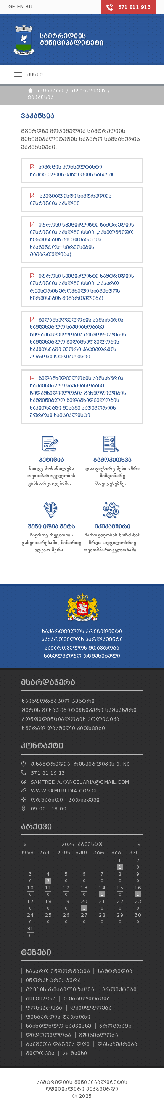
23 (138, 905)
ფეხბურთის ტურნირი (58, 1017)
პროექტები (119, 989)
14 (102, 891)
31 (30, 932)
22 (120, 905)
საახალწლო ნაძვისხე (59, 1026)
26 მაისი (75, 1053)
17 (30, 905)
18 (48, 905)
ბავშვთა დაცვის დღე (58, 1044)
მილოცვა (40, 1053)
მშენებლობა (98, 1035)
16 (138, 891)
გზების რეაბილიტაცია (60, 989)
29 (120, 918)
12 (66, 891)
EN (20, 6)
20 (84, 905)
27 (84, 918)
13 (84, 891)
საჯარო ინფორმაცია (58, 971)
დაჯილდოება (91, 1008)
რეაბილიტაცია (87, 998)
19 (66, 905)
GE (12, 6)
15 (120, 891)
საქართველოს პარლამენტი (82, 639)
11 (48, 891)
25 (48, 918)
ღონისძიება (44, 1008)
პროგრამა (115, 1026)
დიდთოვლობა (48, 1035)
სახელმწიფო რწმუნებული (82, 656)
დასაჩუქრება (118, 1044)
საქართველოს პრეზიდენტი (82, 631)
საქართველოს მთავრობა (82, 648)
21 (102, 905)
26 (66, 918)
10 (30, 891)
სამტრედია (115, 971)
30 (138, 918)
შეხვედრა (41, 998)
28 (102, 918)
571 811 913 (134, 7)
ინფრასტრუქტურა (53, 980)
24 (30, 918)
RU (29, 6)
